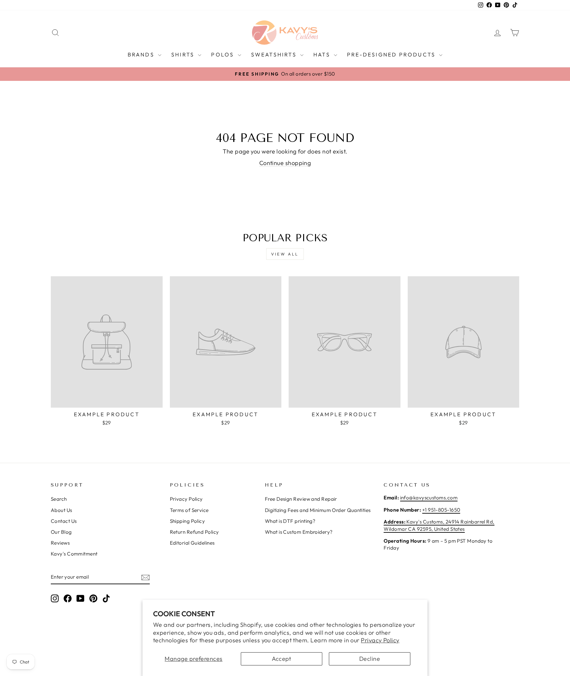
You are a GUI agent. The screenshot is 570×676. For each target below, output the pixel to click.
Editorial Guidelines (192, 543)
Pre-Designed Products (392, 54)
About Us (61, 510)
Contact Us (64, 521)
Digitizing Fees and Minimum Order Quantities (318, 510)
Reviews (60, 543)
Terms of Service (189, 510)
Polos (223, 54)
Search (59, 499)
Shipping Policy (187, 521)
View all (285, 254)
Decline (369, 658)
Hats (322, 54)
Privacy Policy (380, 640)
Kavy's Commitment (74, 554)
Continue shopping (285, 163)
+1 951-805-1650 (441, 510)
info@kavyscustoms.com (429, 497)
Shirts (183, 54)
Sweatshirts (275, 54)
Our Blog (61, 532)
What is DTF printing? (290, 521)
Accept (281, 658)
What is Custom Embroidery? (299, 532)
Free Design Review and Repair (301, 499)
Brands (142, 54)
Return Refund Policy (194, 532)
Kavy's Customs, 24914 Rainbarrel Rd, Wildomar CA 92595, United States (439, 525)
